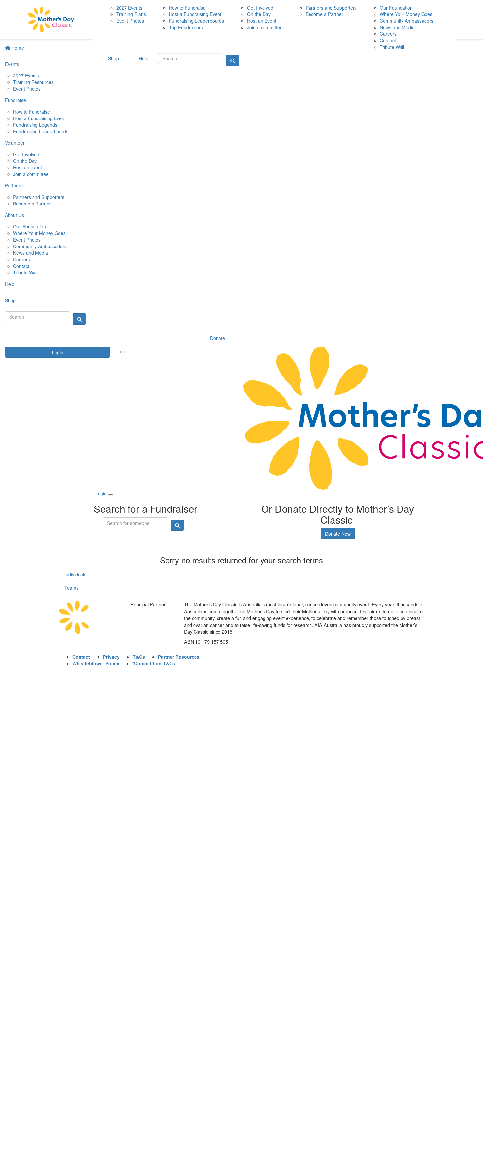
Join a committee (31, 174)
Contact (21, 266)
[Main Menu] (122, 352)
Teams (71, 587)
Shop (10, 300)
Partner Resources (178, 657)
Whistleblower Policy (95, 663)
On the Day (25, 161)
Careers (21, 259)
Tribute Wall (25, 272)
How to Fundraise (31, 111)
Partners (14, 185)
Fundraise (15, 100)
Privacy (111, 657)
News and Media (30, 252)
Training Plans (131, 14)
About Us (14, 215)
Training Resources (33, 82)
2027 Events (26, 75)
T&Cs (139, 657)
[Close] (110, 495)
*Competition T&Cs (153, 663)
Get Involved (26, 154)
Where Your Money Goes (39, 233)
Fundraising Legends (35, 124)
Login (57, 352)
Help (9, 284)
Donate (217, 338)
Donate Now (338, 533)
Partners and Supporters (38, 197)
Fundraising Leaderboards (40, 131)
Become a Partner (32, 203)
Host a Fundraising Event (39, 118)
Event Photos (27, 88)
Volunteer (15, 143)
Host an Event (261, 20)
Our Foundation (29, 226)
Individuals (75, 574)
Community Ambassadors (40, 246)
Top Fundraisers (186, 27)
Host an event (27, 167)
